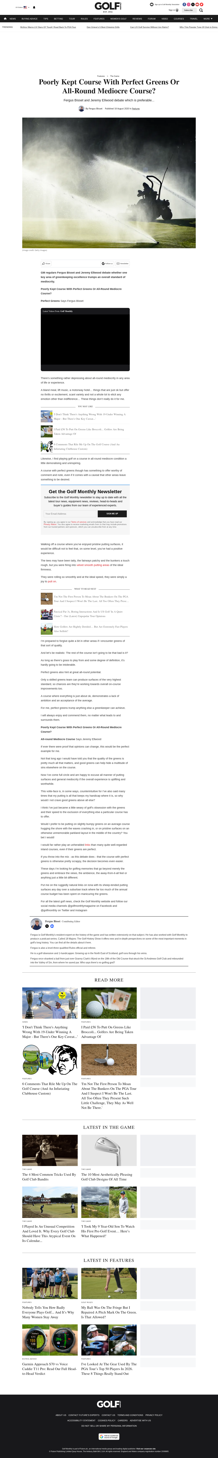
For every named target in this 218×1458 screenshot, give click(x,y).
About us (61, 1415)
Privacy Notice (50, 524)
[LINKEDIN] (52, 926)
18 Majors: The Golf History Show (83, 938)
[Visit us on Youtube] (197, 4)
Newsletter (124, 263)
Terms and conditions (130, 1415)
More (207, 19)
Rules (84, 19)
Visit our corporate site (146, 1449)
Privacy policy (153, 1415)
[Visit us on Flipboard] (201, 4)
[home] (5, 19)
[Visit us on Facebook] (184, 4)
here (88, 942)
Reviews (137, 19)
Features (99, 19)
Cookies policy (106, 1420)
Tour (72, 19)
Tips (45, 19)
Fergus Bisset (95, 108)
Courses (179, 19)
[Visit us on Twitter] (193, 4)
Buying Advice (30, 19)
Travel (194, 19)
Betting (58, 19)
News (13, 19)
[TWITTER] (47, 926)
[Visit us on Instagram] (188, 4)
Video (164, 19)
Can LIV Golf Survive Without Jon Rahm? (149, 27)
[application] (85, 339)
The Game (114, 76)
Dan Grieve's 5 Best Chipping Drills (103, 27)
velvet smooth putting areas (93, 565)
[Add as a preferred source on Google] (109, 1436)
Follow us (109, 263)
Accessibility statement (81, 1420)
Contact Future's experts (84, 1415)
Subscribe (188, 10)
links (87, 844)
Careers (123, 1420)
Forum (152, 19)
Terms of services (79, 522)
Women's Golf (118, 19)
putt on (52, 581)
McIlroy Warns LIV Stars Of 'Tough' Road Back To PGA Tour (48, 27)
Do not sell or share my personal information (109, 1426)
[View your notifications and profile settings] (34, 7)
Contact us (108, 1415)
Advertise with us (140, 1420)
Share (48, 263)
